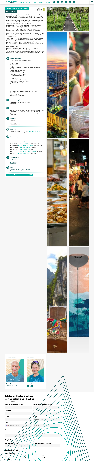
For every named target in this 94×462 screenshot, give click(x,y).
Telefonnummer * (9, 423)
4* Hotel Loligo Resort (23, 141)
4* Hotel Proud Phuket (23, 153)
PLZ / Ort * (36, 410)
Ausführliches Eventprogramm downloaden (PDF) (19, 175)
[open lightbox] (68, 19)
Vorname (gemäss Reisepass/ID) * (14, 404)
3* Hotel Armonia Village (24, 147)
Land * (7, 416)
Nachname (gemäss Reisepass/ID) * (43, 404)
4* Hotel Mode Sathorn (24, 139)
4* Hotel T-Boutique (23, 143)
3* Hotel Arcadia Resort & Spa (25, 145)
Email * (35, 416)
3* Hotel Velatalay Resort (24, 149)
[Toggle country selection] (7, 425)
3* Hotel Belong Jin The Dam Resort (27, 151)
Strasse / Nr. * (9, 410)
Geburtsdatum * (37, 423)
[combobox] (18, 435)
